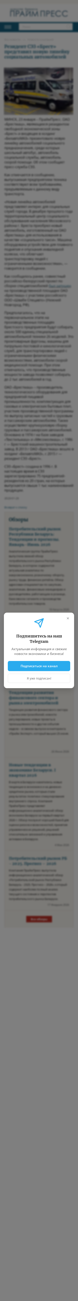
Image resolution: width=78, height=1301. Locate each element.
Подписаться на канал (39, 666)
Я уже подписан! (39, 679)
